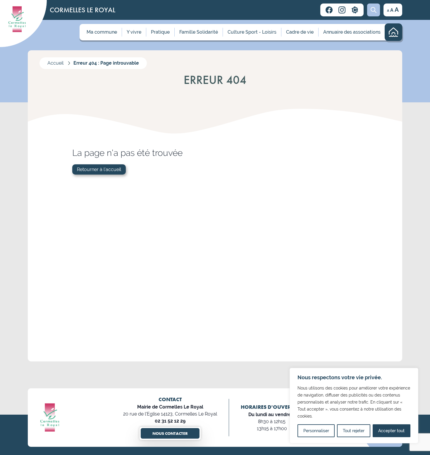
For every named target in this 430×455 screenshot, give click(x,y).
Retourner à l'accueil (99, 169)
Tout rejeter (353, 430)
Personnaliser (316, 430)
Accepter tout (391, 430)
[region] (354, 405)
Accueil (55, 63)
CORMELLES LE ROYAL (82, 9)
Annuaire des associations (352, 32)
